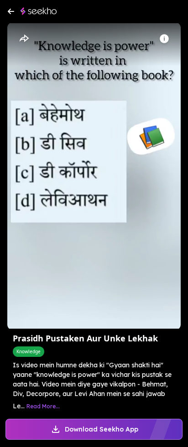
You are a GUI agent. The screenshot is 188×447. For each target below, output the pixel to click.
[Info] (164, 39)
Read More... (43, 406)
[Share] (24, 39)
